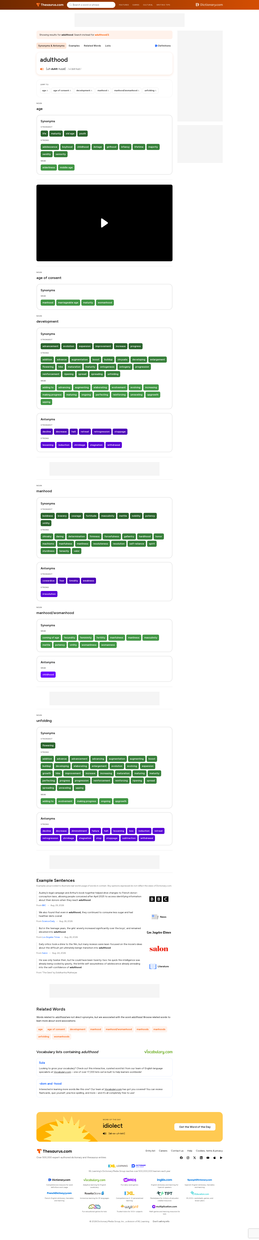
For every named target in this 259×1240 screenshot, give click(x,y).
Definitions (164, 45)
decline (46, 431)
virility (46, 523)
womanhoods (61, 1036)
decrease (61, 431)
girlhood (111, 146)
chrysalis (122, 359)
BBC (44, 905)
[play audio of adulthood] (42, 69)
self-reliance (136, 543)
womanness (108, 644)
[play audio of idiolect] (104, 1133)
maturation (74, 366)
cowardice (48, 580)
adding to (48, 387)
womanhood (105, 302)
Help (189, 1150)
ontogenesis (107, 366)
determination (76, 536)
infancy (125, 146)
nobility (136, 515)
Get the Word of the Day (195, 1127)
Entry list (150, 1150)
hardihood (145, 536)
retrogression (102, 431)
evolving (135, 387)
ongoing (86, 394)
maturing (71, 394)
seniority (61, 154)
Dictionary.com (209, 5)
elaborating (100, 387)
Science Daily (48, 921)
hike (60, 366)
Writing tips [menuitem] (163, 5)
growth (46, 773)
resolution (119, 543)
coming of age (50, 637)
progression (142, 366)
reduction (63, 444)
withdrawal (113, 444)
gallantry (129, 536)
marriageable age (68, 302)
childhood (83, 146)
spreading (97, 374)
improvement (103, 346)
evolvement (119, 387)
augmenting (82, 387)
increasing (151, 387)
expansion (85, 346)
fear (61, 580)
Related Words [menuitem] (92, 45)
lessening (47, 444)
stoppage (120, 431)
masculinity (107, 515)
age (40, 1029)
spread (82, 374)
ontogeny (124, 366)
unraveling (136, 394)
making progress (52, 394)
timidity (73, 580)
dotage (97, 146)
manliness (82, 543)
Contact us (177, 1150)
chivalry (46, 536)
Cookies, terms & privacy (209, 1150)
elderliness (48, 167)
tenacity (64, 550)
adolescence (49, 146)
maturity (56, 133)
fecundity (69, 637)
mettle (123, 515)
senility (46, 154)
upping (46, 401)
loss (131, 830)
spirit (152, 543)
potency (150, 515)
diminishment (79, 830)
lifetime (138, 146)
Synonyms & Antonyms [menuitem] (51, 45)
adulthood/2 (102, 34)
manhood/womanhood (119, 1029)
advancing (64, 387)
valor (77, 550)
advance (62, 359)
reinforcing (119, 394)
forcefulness (111, 536)
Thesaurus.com (50, 5)
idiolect (113, 1125)
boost (96, 359)
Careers (163, 1150)
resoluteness (100, 543)
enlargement (157, 359)
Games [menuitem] (135, 5)
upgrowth (152, 394)
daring (60, 536)
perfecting (102, 394)
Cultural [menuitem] (148, 5)
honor (158, 536)
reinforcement (50, 374)
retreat (85, 431)
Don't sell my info (161, 1221)
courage (76, 515)
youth (82, 133)
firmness (95, 536)
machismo (48, 543)
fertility (100, 637)
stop (98, 838)
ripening (68, 374)
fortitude (91, 515)
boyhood (67, 146)
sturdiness (48, 550)
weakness (88, 580)
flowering (48, 366)
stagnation (96, 444)
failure (95, 830)
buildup (108, 359)
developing (138, 359)
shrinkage (79, 444)
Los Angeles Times (51, 937)
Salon (45, 953)
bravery (62, 515)
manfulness (65, 543)
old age (70, 133)
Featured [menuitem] (124, 5)
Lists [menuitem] (108, 45)
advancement (50, 346)
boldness (47, 515)
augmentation (80, 359)
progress (135, 346)
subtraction (129, 838)
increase (121, 346)
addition (47, 359)
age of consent (56, 1029)
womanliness (89, 644)
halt (74, 431)
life (44, 133)
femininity (86, 637)
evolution (68, 346)
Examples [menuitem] (74, 45)
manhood (47, 302)
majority (153, 146)
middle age (66, 167)
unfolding (113, 374)
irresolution (49, 594)
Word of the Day (112, 1120)
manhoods (143, 1029)
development (77, 1029)
